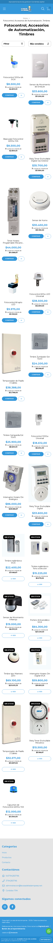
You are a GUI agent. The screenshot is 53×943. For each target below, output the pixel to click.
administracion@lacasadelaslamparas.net (24, 885)
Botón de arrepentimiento (13, 929)
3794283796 (11, 881)
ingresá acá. (43, 926)
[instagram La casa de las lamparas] (5, 907)
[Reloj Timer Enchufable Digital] (48, 524)
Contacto (6, 862)
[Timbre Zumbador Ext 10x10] (48, 375)
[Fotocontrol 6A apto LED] (21, 320)
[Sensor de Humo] (48, 236)
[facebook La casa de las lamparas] (12, 907)
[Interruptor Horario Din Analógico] (21, 515)
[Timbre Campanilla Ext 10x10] (21, 453)
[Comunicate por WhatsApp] (49, 931)
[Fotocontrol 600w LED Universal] (48, 312)
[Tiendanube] (10, 933)
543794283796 (12, 876)
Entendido (46, 940)
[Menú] (4, 8)
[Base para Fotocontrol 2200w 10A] (21, 157)
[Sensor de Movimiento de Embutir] (48, 102)
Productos (6, 857)
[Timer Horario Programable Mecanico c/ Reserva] (21, 259)
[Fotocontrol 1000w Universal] (48, 454)
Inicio (25, 18)
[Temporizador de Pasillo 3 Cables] (21, 399)
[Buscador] (42, 8)
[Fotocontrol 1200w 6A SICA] (21, 95)
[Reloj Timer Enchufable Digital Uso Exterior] (48, 177)
